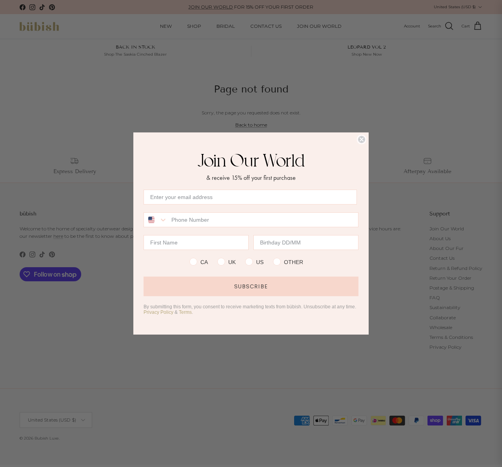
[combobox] (155, 220)
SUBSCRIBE (251, 286)
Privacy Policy (158, 312)
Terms (185, 312)
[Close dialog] (362, 139)
